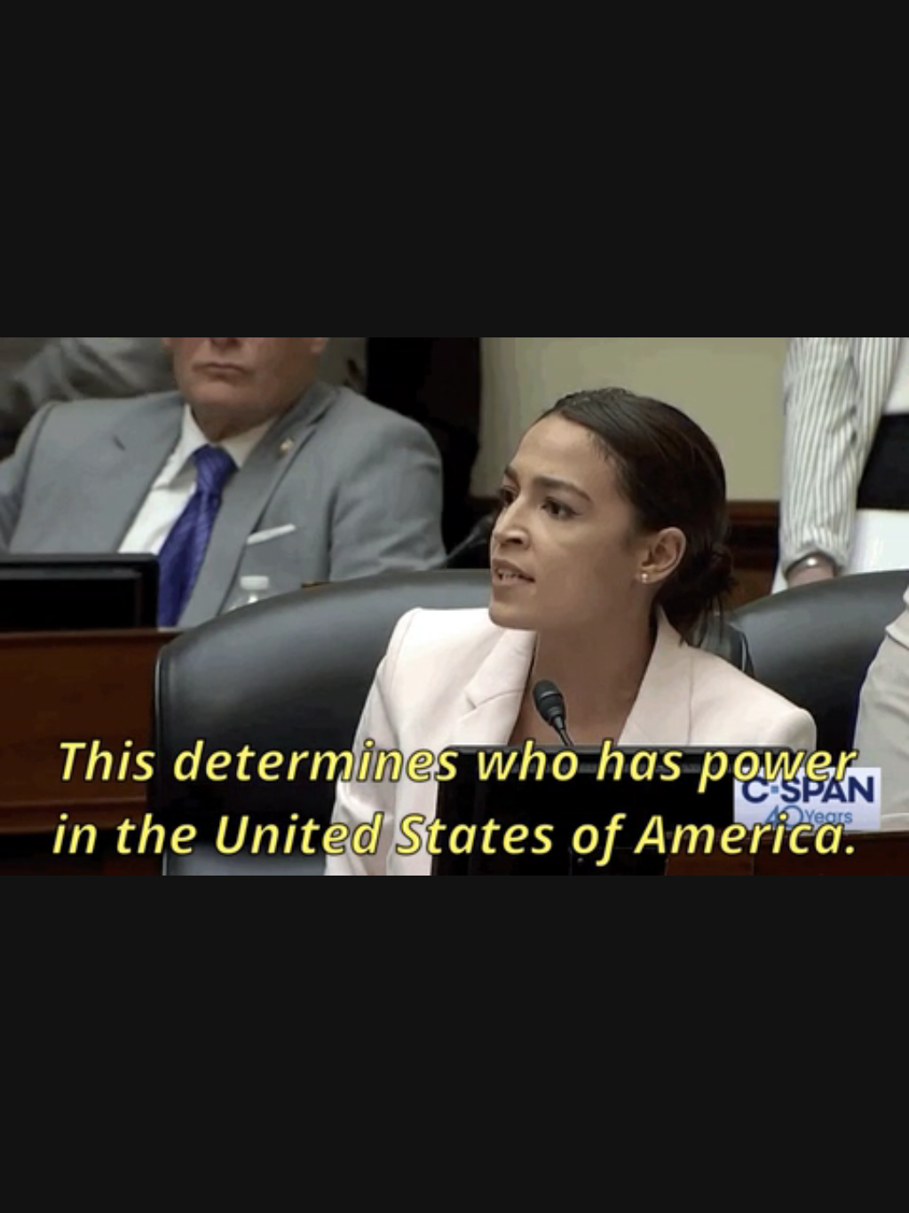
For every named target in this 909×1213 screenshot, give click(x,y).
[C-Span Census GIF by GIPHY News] (454, 606)
